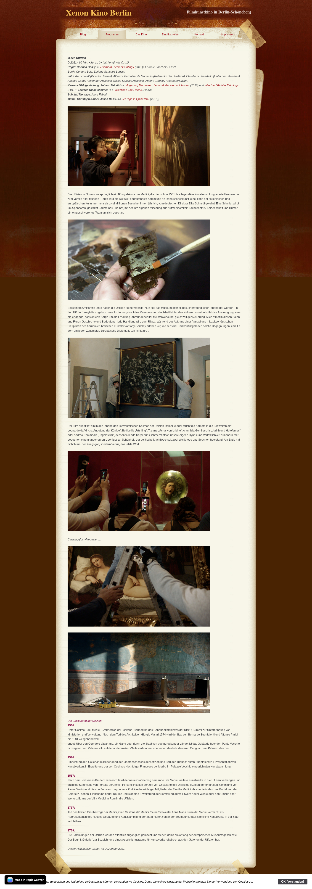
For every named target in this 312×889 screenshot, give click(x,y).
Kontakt (199, 34)
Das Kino (141, 34)
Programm (112, 34)
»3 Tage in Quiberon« (135, 99)
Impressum (228, 34)
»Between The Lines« (128, 90)
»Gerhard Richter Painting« (117, 67)
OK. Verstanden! (292, 881)
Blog (83, 34)
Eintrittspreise (170, 34)
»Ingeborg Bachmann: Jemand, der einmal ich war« (157, 85)
